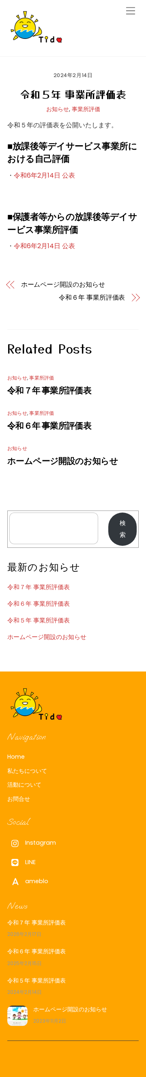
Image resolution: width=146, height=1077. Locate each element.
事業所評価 (86, 109)
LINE (30, 862)
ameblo (36, 881)
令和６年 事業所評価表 (92, 297)
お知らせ (57, 109)
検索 (123, 529)
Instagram (40, 843)
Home (16, 757)
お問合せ (18, 799)
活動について (24, 785)
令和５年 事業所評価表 (73, 93)
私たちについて (27, 771)
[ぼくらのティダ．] (36, 41)
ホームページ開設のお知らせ (63, 284)
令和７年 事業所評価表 (49, 390)
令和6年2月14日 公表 (44, 175)
